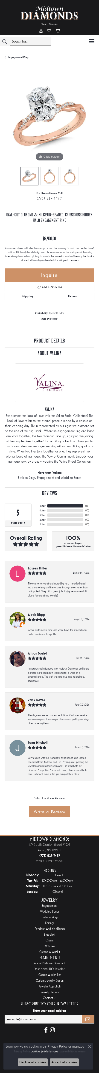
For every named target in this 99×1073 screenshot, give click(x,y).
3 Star (42, 515)
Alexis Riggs (36, 614)
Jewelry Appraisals (50, 986)
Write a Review (49, 812)
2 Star (42, 519)
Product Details (49, 341)
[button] (41, 31)
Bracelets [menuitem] (49, 935)
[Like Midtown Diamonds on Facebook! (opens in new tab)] (46, 1030)
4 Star (42, 510)
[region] (49, 117)
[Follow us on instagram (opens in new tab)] (52, 1030)
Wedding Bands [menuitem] (49, 911)
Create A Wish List (49, 975)
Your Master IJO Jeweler (49, 969)
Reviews (49, 493)
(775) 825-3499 (49, 198)
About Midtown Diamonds (49, 963)
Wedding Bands (71, 478)
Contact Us (49, 998)
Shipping (27, 296)
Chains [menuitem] (49, 940)
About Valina (50, 353)
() (86, 505)
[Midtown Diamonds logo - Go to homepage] (49, 15)
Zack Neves (36, 700)
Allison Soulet (37, 653)
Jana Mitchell (38, 742)
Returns (72, 296)
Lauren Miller (37, 568)
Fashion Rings (26, 478)
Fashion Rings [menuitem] (50, 917)
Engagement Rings (18, 57)
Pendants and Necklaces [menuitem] (50, 929)
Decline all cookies (32, 1062)
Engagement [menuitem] (49, 906)
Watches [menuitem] (49, 946)
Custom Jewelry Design (50, 981)
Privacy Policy (57, 1046)
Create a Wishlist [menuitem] (49, 952)
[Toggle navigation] (91, 41)
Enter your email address (49, 1010)
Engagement (45, 478)
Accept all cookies (64, 1062)
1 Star (42, 524)
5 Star (42, 505)
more (74, 260)
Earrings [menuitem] (49, 923)
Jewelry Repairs (49, 992)
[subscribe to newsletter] (88, 1019)
